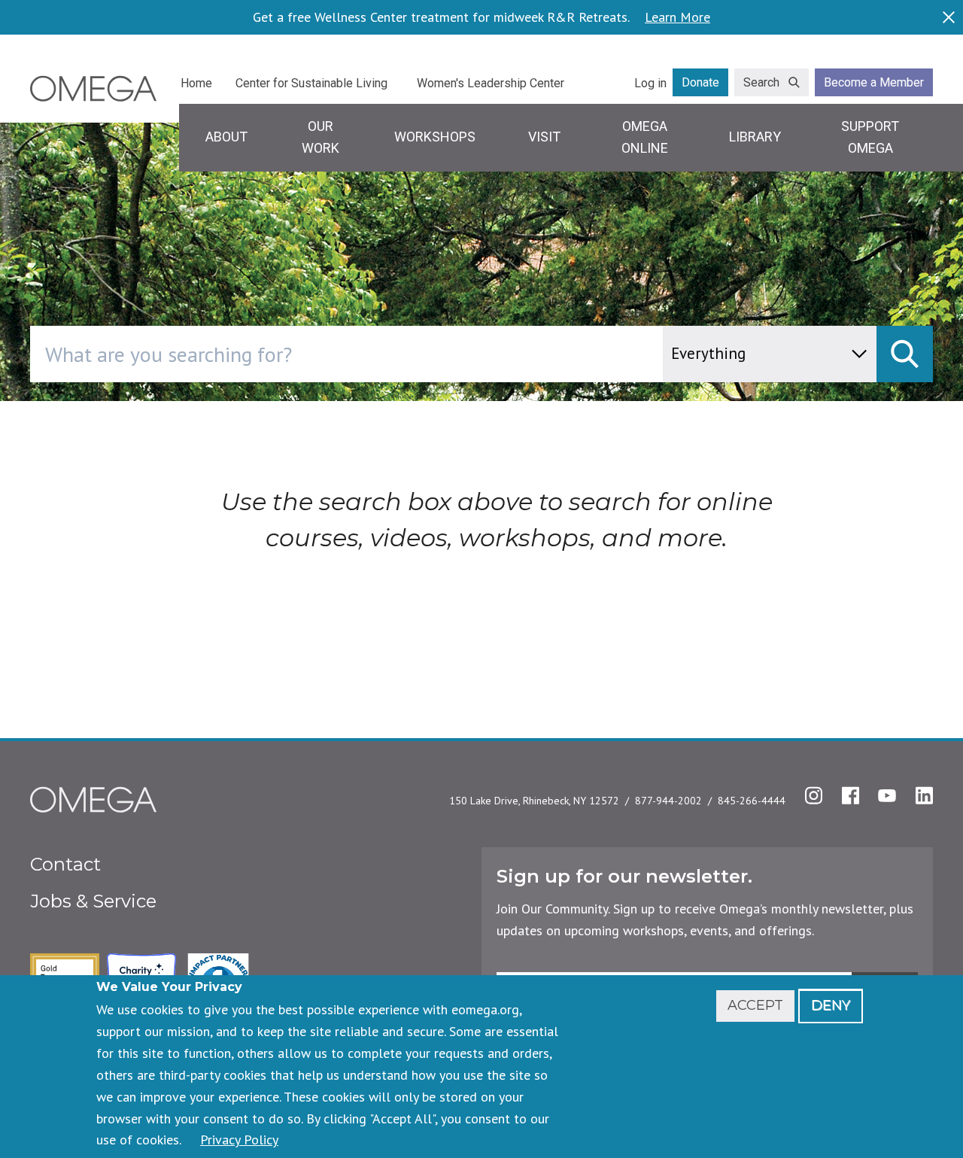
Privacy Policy (239, 1139)
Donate (700, 82)
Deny (830, 1005)
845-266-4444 (751, 800)
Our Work (320, 137)
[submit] (904, 354)
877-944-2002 (668, 800)
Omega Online (644, 137)
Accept (755, 1005)
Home (196, 83)
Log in (650, 83)
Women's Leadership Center (490, 83)
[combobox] (410, 354)
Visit (544, 136)
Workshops (434, 136)
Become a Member (874, 82)
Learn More (677, 17)
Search (761, 82)
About (226, 136)
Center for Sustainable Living (311, 83)
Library (755, 136)
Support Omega (870, 137)
